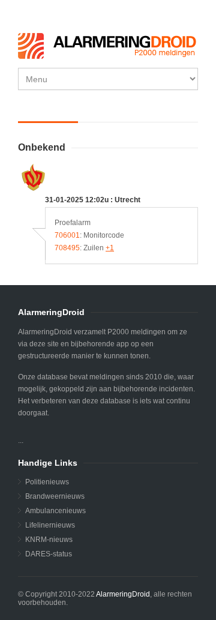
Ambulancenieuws (55, 511)
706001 (67, 235)
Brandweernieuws (55, 496)
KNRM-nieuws (49, 539)
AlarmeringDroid (123, 594)
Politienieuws (47, 482)
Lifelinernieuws (50, 525)
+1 (110, 248)
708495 (67, 248)
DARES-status (48, 554)
